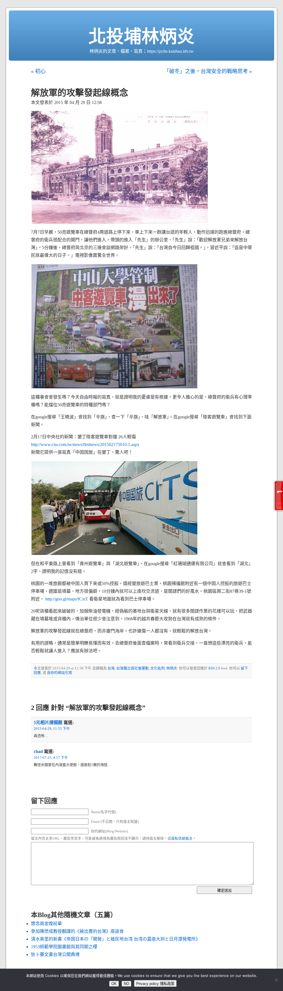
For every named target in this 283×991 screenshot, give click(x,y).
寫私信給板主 (182, 838)
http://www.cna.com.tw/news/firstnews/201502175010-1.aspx (85, 444)
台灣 (111, 668)
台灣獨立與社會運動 (132, 668)
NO (126, 984)
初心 (40, 71)
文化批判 (157, 668)
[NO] (276, 980)
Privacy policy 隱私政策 (155, 984)
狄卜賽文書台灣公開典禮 (55, 954)
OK (114, 984)
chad (38, 751)
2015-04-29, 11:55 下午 (52, 729)
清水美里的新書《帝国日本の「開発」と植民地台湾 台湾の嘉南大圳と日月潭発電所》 (115, 939)
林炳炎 (171, 668)
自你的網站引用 (59, 673)
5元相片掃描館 (48, 722)
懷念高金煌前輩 (46, 923)
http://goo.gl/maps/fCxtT (66, 599)
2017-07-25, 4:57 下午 (51, 758)
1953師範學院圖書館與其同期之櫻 (64, 946)
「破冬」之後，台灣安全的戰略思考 (206, 71)
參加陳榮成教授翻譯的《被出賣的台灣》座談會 (77, 931)
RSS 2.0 (214, 668)
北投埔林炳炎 (141, 36)
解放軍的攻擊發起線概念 (79, 93)
